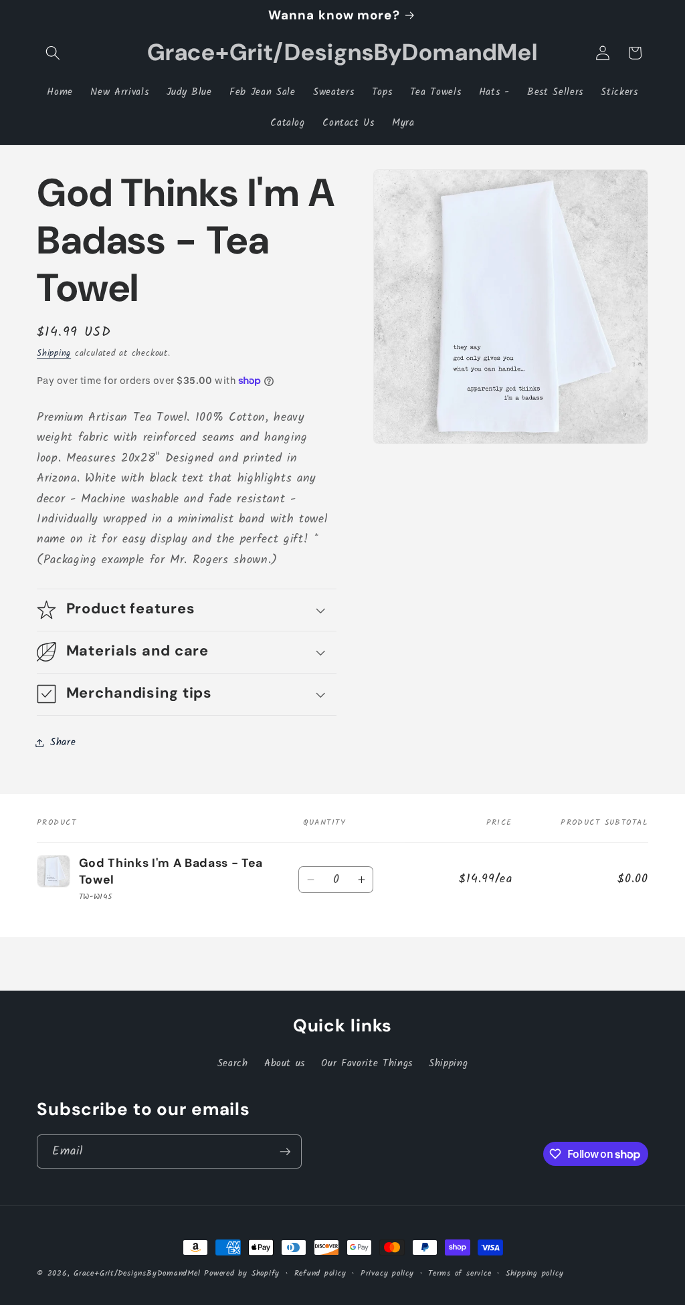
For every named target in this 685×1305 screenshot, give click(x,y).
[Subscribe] (285, 1151)
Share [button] (63, 742)
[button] (53, 53)
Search (232, 1064)
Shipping (54, 353)
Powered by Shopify (242, 1273)
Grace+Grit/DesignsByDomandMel (137, 1273)
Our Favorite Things (367, 1064)
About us (284, 1064)
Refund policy (320, 1273)
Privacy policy (387, 1273)
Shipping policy (535, 1273)
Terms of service (459, 1273)
